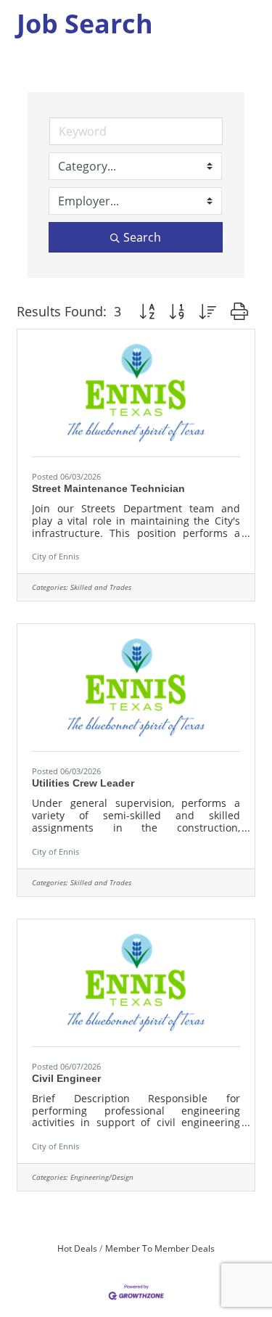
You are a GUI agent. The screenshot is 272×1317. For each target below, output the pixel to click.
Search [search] (142, 237)
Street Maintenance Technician (108, 488)
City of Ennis (55, 556)
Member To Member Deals (160, 1248)
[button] (147, 311)
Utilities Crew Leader (83, 783)
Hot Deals (77, 1248)
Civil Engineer (66, 1078)
